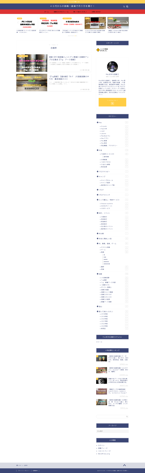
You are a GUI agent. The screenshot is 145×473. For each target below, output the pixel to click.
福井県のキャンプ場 (114, 185)
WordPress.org (104, 454)
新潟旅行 (114, 221)
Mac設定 (114, 143)
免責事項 (35, 470)
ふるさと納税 (114, 164)
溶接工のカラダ (114, 294)
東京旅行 (114, 224)
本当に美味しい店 (113, 239)
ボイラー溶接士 (114, 287)
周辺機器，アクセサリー (114, 145)
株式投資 (114, 167)
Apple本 (114, 129)
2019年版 (114, 316)
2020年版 (114, 319)
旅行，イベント (113, 213)
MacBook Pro (114, 136)
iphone (114, 133)
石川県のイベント (114, 226)
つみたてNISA (114, 162)
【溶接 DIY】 (114, 285)
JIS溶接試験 (114, 278)
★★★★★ (107, 264)
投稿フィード (103, 448)
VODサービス (114, 208)
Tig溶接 (114, 280)
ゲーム (114, 250)
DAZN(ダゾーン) (114, 206)
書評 (114, 267)
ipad (114, 131)
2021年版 (114, 321)
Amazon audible (114, 203)
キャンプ (113, 177)
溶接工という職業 (114, 292)
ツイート (99, 342)
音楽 (114, 269)
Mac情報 (114, 141)
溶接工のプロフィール (61, 12)
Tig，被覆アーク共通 (114, 282)
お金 (113, 150)
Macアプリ (114, 138)
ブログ (113, 190)
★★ (105, 257)
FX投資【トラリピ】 (114, 154)
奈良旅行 (114, 219)
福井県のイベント (114, 229)
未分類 (113, 234)
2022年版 (114, 324)
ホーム (46, 12)
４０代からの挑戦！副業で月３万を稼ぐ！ (72, 6)
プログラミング (113, 195)
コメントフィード (104, 451)
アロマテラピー (113, 172)
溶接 (113, 274)
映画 (114, 252)
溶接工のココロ (114, 297)
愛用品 (114, 328)
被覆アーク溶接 (114, 302)
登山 (113, 306)
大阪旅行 (114, 217)
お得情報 (114, 160)
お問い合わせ (96, 12)
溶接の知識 (114, 290)
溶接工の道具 (114, 299)
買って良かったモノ (80, 12)
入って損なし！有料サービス (113, 200)
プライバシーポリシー (24, 470)
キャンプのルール (114, 180)
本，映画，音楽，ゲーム (113, 244)
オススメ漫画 (114, 247)
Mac (113, 123)
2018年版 (114, 314)
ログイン (101, 445)
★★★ (106, 259)
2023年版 (114, 326)
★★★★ (106, 262)
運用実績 (106, 157)
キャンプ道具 (114, 183)
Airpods (114, 126)
